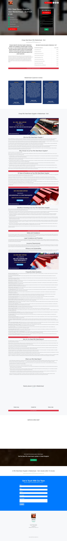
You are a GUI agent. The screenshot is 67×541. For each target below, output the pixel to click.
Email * (21, 488)
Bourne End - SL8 (34, 473)
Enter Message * (22, 498)
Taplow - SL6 (28, 473)
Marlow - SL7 (30, 473)
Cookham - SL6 (24, 473)
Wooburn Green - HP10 (41, 473)
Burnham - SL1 (37, 473)
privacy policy (43, 33)
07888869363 (48, 2)
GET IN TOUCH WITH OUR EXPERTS (33, 337)
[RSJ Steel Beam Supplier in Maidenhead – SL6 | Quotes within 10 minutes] (33, 516)
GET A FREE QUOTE (33, 410)
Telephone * (21, 491)
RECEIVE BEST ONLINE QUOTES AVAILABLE (33, 68)
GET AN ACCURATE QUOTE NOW (33, 187)
